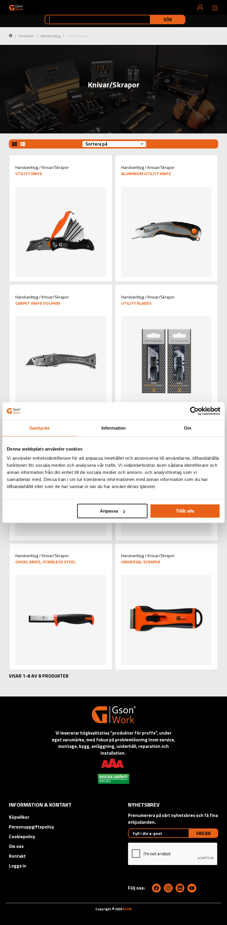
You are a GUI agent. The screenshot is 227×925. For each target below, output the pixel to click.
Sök (167, 19)
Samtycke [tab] (39, 427)
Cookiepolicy (22, 836)
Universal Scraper (140, 562)
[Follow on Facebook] (156, 888)
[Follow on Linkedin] (180, 888)
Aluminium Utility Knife (146, 173)
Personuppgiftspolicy (31, 826)
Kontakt (17, 856)
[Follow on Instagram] (168, 888)
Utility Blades (136, 303)
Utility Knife (28, 173)
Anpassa (109, 510)
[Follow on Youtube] (192, 888)
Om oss (16, 846)
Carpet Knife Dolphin (37, 303)
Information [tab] (113, 427)
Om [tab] (187, 427)
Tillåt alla (185, 510)
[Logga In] (200, 7)
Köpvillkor (19, 817)
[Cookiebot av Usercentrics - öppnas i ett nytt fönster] (194, 411)
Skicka (203, 833)
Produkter (26, 36)
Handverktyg (50, 36)
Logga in (17, 865)
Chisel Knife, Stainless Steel (45, 562)
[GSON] (16, 7)
